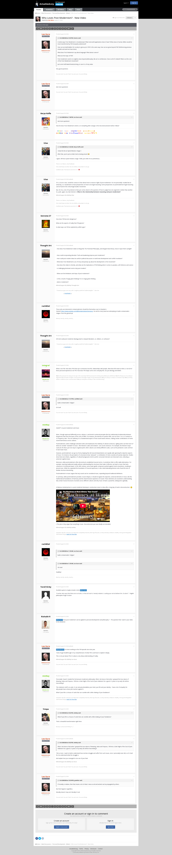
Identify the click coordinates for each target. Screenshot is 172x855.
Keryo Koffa (45, 113)
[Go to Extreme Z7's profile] (46, 224)
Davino (76, 38)
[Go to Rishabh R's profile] (46, 625)
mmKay (76, 713)
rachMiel (46, 306)
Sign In (126, 3)
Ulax (46, 143)
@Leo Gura (83, 590)
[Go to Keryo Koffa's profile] (46, 121)
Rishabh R (45, 616)
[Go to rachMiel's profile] (46, 314)
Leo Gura (76, 117)
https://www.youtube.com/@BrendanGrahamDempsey (77, 311)
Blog (70, 9)
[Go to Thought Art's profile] (46, 254)
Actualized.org (73, 849)
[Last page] (72, 28)
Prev (41, 28)
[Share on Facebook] (36, 838)
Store (78, 9)
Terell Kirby (45, 587)
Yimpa (46, 709)
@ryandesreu (60, 649)
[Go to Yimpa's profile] (46, 717)
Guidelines (49, 9)
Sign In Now (110, 827)
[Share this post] (133, 34)
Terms (81, 849)
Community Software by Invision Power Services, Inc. (86, 852)
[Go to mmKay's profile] (46, 433)
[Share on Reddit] (42, 838)
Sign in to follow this (119, 17)
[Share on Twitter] (39, 838)
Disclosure (93, 849)
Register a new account (61, 827)
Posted (62, 34)
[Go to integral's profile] (46, 373)
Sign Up (134, 3)
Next (69, 28)
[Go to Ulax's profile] (46, 151)
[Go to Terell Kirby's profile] (46, 595)
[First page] (37, 28)
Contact (100, 849)
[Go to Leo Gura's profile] (38, 19)
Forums (38, 9)
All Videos (61, 9)
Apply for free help (71, 534)
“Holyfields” (67, 293)
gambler (76, 780)
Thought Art (46, 245)
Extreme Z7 (46, 216)
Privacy (87, 849)
